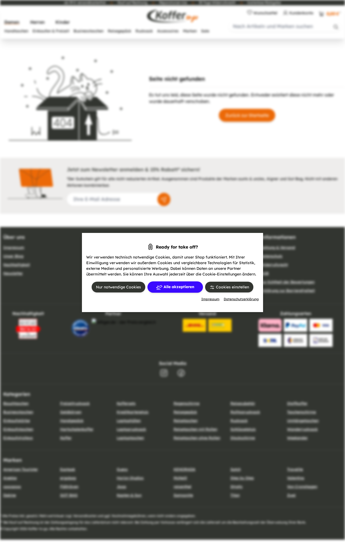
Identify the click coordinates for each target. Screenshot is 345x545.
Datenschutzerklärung (241, 299)
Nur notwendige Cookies (118, 287)
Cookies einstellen (232, 287)
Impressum (210, 299)
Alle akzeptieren (178, 286)
